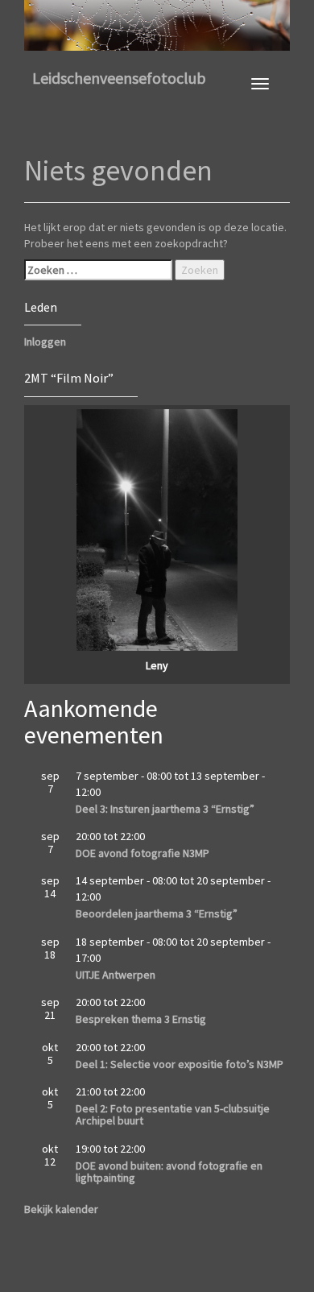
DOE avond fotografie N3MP (142, 853)
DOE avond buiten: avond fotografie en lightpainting (169, 1171)
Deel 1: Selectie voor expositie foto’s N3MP (179, 1064)
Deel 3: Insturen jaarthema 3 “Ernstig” (165, 808)
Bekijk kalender (61, 1209)
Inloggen (45, 341)
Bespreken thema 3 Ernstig (141, 1019)
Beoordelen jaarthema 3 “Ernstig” (157, 913)
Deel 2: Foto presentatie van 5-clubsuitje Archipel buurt (173, 1114)
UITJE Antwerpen (115, 974)
